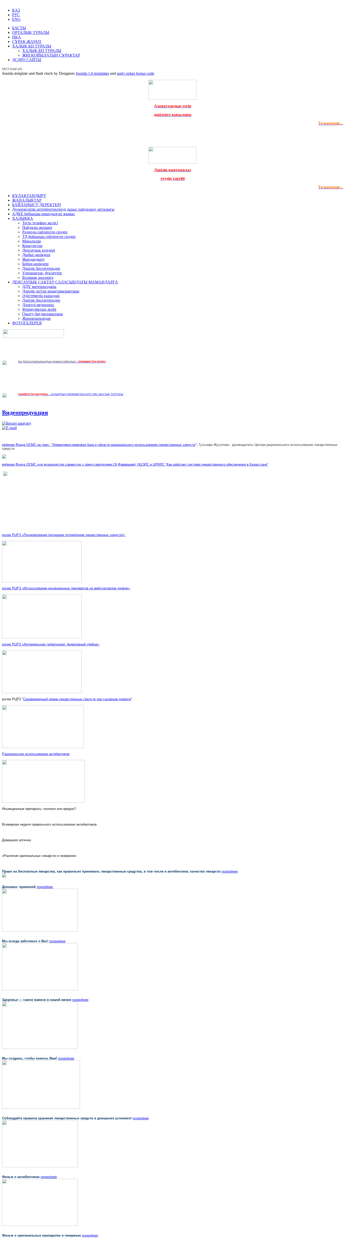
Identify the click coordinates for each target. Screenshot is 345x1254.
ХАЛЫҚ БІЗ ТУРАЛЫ (31, 46)
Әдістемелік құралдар (41, 296)
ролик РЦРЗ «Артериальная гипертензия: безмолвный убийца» (51, 644)
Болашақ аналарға (37, 277)
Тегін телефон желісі (40, 223)
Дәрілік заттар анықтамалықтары (50, 291)
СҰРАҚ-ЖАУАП (26, 41)
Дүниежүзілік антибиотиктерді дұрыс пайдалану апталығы (63, 209)
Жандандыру (33, 259)
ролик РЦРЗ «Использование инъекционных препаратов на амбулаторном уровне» (66, 588)
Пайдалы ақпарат (37, 227)
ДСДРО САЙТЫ (26, 60)
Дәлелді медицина (38, 305)
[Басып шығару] (16, 423)
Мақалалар (31, 241)
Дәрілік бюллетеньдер (41, 268)
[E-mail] (9, 428)
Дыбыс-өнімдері (36, 255)
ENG (16, 19)
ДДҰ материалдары (39, 286)
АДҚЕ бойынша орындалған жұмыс (43, 214)
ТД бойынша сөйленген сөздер (49, 236)
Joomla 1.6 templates (92, 73)
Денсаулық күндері (38, 250)
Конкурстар (32, 246)
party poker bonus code (135, 73)
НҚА (16, 37)
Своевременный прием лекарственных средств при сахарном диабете (77, 699)
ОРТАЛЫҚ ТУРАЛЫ (30, 32)
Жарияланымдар (36, 318)
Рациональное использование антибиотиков (35, 754)
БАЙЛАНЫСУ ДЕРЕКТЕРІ (36, 205)
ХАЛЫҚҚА (22, 218)
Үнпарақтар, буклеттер (42, 273)
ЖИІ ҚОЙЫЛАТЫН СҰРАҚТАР (51, 55)
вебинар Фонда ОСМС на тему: (27, 445)
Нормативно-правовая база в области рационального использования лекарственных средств (124, 445)
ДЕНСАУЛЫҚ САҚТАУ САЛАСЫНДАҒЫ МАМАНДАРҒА (65, 282)
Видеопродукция (25, 412)
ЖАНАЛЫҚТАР (26, 200)
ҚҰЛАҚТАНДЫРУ (29, 196)
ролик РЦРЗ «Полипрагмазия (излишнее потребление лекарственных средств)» (64, 535)
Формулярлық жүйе (39, 309)
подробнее (229, 871)
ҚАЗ (16, 10)
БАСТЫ (19, 28)
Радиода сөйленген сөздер (44, 232)
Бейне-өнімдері (35, 264)
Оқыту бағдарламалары (42, 314)
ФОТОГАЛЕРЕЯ (27, 323)
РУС (16, 15)
